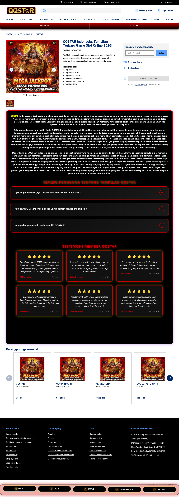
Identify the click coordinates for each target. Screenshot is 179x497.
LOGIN (157, 19)
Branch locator (12, 434)
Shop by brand (12, 459)
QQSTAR (9, 19)
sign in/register (141, 84)
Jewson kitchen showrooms (60, 450)
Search (44, 10)
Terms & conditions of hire (101, 455)
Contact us (52, 442)
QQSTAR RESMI (90, 19)
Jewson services (55, 446)
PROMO (21, 490)
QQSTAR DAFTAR (46, 19)
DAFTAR (169, 19)
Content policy (96, 434)
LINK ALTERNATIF (126, 489)
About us (52, 434)
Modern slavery (96, 442)
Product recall (12, 446)
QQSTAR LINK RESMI (111, 19)
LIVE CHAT (161, 489)
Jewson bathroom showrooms (61, 455)
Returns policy (12, 455)
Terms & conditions (98, 450)
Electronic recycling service (60, 459)
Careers (51, 438)
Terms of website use (99, 459)
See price (20, 398)
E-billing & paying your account (19, 442)
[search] (80, 10)
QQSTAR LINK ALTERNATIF (137, 19)
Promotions (11, 450)
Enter (161, 53)
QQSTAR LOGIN (26, 19)
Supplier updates (13, 463)
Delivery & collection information (20, 438)
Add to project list (148, 78)
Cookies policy (96, 438)
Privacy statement (98, 446)
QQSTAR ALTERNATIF (68, 19)
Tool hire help (12, 467)
